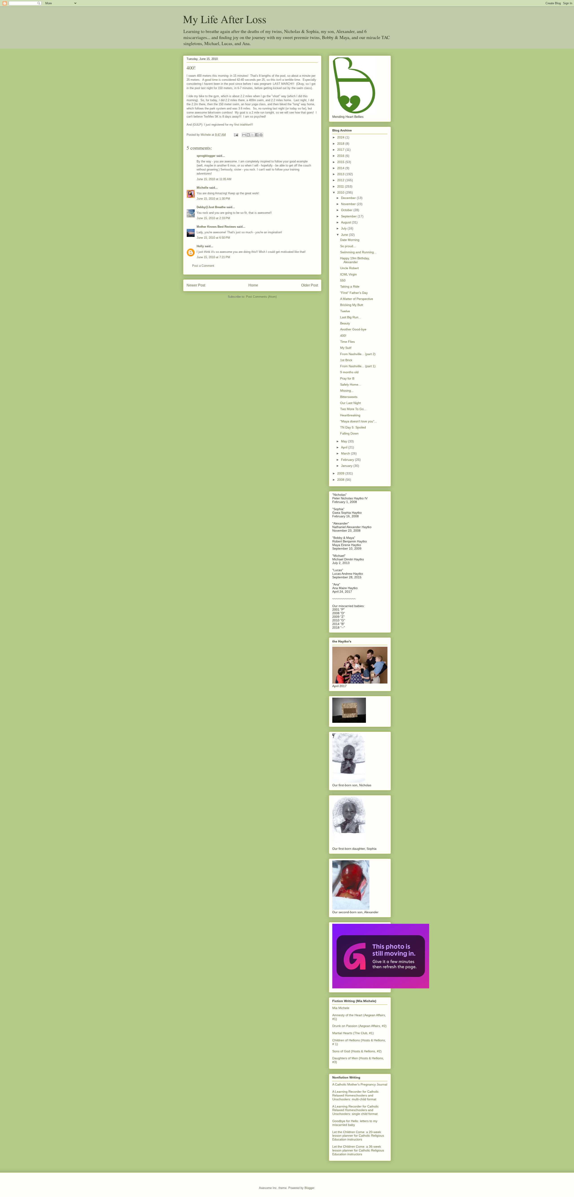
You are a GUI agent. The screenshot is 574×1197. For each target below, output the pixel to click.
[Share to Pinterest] (261, 135)
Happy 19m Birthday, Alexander (355, 260)
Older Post (309, 285)
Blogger (309, 1188)
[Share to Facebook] (256, 135)
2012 (341, 180)
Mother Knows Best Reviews (216, 226)
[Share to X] (252, 135)
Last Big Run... (350, 317)
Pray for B (347, 378)
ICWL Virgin (348, 274)
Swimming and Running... (358, 252)
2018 (341, 143)
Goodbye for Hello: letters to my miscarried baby (354, 1123)
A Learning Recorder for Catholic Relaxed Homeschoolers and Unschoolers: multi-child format (355, 1095)
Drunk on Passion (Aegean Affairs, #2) (359, 1026)
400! (343, 335)
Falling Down (349, 433)
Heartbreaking (350, 415)
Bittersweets (348, 397)
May (344, 441)
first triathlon (242, 124)
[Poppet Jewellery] (380, 987)
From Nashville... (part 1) (358, 366)
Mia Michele (340, 1008)
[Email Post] (236, 134)
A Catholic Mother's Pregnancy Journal (359, 1084)
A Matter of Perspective (356, 299)
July (344, 228)
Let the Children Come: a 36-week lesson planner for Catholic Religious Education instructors (358, 1150)
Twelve (345, 311)
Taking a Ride (349, 286)
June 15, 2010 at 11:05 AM (214, 179)
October (347, 210)
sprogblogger (206, 155)
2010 (341, 192)
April (344, 447)
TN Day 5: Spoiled (353, 427)
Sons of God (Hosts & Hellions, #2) (357, 1051)
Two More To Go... (353, 409)
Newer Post (196, 285)
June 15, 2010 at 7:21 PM (213, 257)
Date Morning (349, 240)
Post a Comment (203, 265)
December (349, 198)
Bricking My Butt (351, 305)
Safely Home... (350, 384)
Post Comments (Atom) (261, 296)
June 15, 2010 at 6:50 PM (213, 237)
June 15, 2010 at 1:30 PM (213, 198)
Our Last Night (350, 403)
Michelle (202, 187)
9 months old (349, 372)
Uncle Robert (349, 268)
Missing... (347, 390)
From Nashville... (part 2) (358, 354)
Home (253, 285)
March (346, 453)
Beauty (345, 323)
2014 (341, 168)
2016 (341, 155)
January (347, 465)
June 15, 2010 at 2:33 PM (213, 218)
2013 (341, 174)
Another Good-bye (353, 329)
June (345, 234)
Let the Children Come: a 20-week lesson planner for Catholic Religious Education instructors (358, 1135)
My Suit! (346, 347)
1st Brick (346, 360)
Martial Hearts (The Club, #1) (353, 1033)
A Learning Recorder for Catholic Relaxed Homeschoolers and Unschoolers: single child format (355, 1110)
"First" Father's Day (354, 293)
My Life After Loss (224, 19)
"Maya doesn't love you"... (358, 421)
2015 (341, 162)
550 (343, 280)
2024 (341, 137)
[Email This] (244, 135)
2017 (341, 149)
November (349, 204)
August (346, 222)
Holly (200, 246)
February (348, 459)
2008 (341, 479)
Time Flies (347, 341)
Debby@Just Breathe (211, 207)
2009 (341, 473)
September (349, 216)
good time (211, 79)
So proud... (348, 246)
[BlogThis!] (248, 135)
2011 (341, 186)
